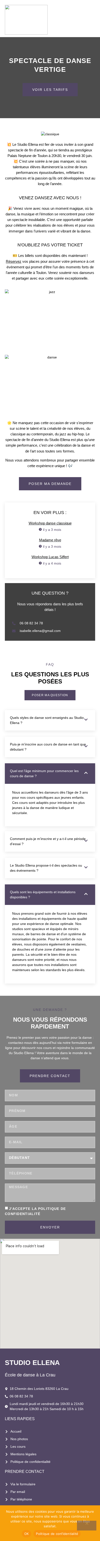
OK (26, 1534)
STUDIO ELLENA (32, 1362)
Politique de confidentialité (57, 1534)
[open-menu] (92, 20)
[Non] (86, 1526)
